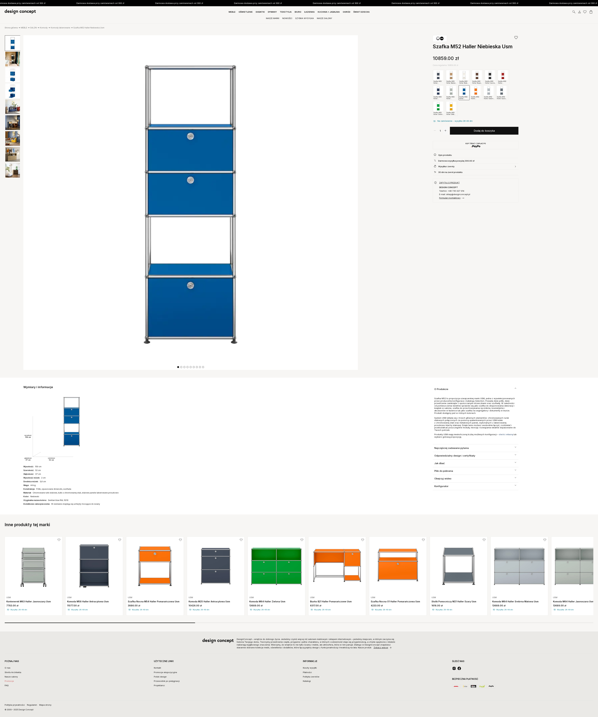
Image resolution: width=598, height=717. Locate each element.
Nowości (287, 18)
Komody (44, 27)
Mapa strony (45, 705)
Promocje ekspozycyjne (165, 672)
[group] (33, 576)
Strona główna (11, 27)
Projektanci (159, 685)
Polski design (160, 676)
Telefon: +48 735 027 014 (451, 191)
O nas (7, 668)
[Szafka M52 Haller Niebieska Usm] (190, 202)
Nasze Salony (324, 18)
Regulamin (32, 705)
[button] (178, 367)
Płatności (307, 672)
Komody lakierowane (60, 27)
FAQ (7, 685)
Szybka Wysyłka (304, 18)
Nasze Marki (272, 18)
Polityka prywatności (15, 705)
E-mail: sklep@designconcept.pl (454, 194)
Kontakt (157, 668)
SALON (33, 27)
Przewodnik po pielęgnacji (167, 681)
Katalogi (307, 681)
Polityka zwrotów (311, 676)
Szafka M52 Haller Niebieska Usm (88, 27)
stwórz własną (506, 434)
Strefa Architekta (13, 672)
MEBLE (24, 27)
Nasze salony (11, 676)
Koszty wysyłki (310, 668)
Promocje (9, 681)
